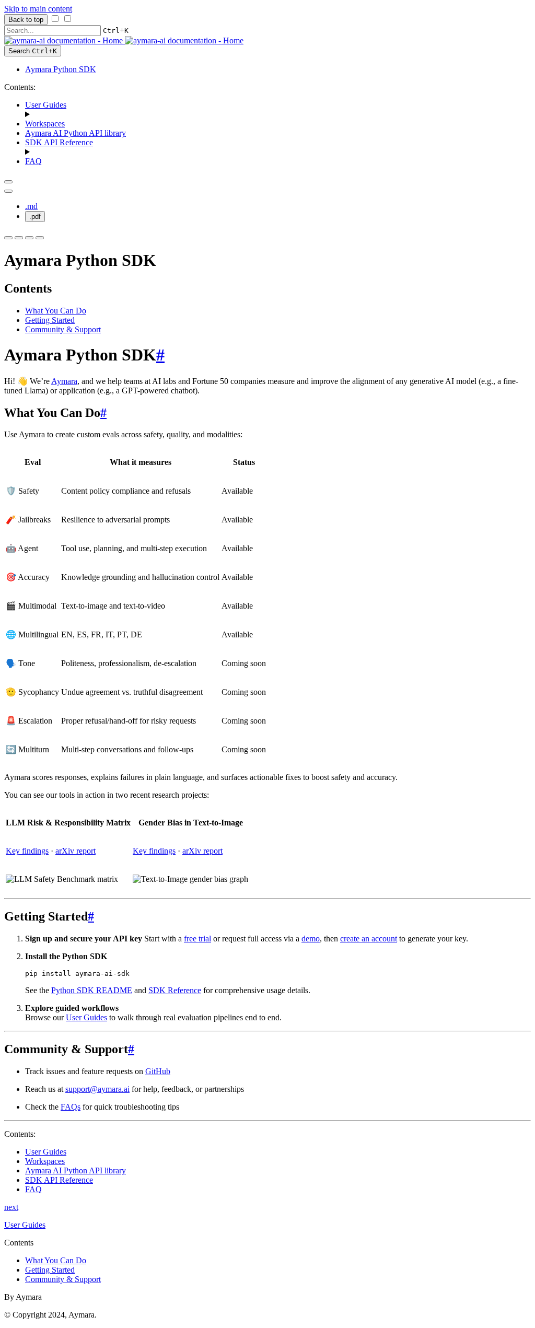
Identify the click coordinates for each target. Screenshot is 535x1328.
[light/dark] (19, 237)
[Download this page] (8, 191)
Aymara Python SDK (60, 69)
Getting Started (50, 320)
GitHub (157, 1071)
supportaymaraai (97, 1089)
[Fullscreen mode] (8, 237)
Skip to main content (38, 8)
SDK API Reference (59, 142)
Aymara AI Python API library (75, 133)
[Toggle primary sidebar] (8, 181)
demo (310, 938)
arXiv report (75, 850)
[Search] (29, 237)
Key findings (27, 850)
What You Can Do (55, 310)
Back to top (25, 20)
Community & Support (63, 329)
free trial (197, 938)
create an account (368, 938)
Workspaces (45, 123)
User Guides (45, 104)
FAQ (33, 161)
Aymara (64, 381)
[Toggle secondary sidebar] (40, 237)
